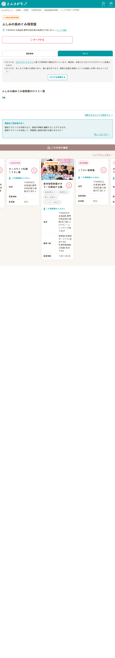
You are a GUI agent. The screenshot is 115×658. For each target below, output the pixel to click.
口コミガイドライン (25, 62)
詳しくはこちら (101, 134)
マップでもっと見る (101, 154)
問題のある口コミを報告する (97, 115)
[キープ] (34, 185)
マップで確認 (62, 30)
